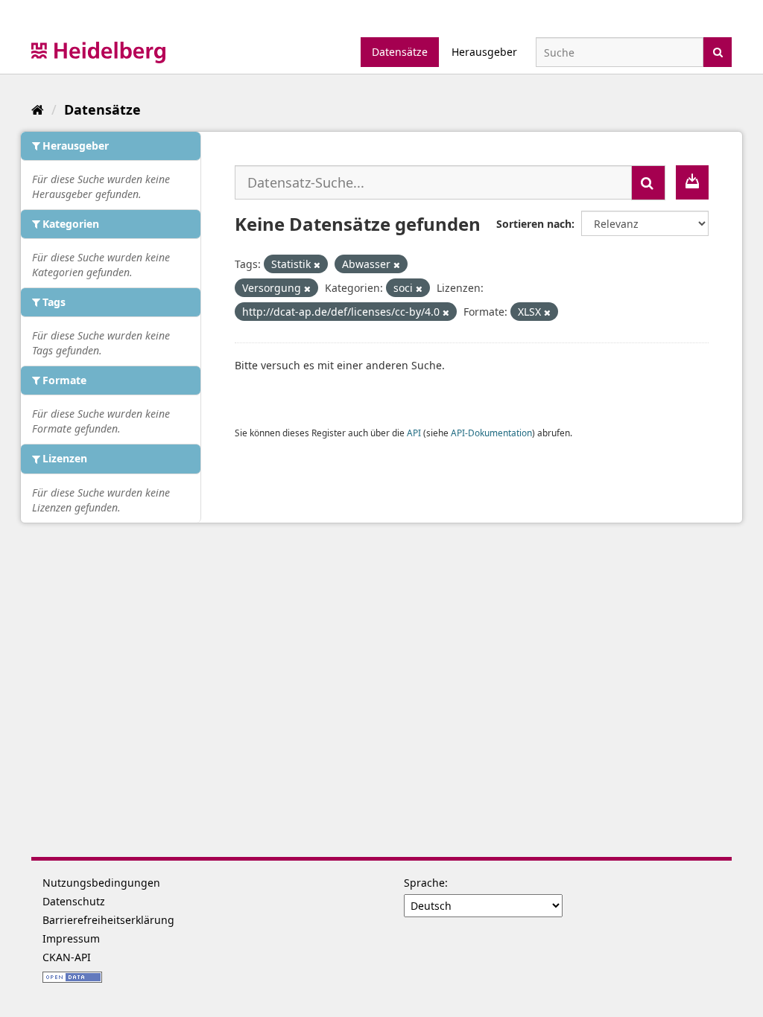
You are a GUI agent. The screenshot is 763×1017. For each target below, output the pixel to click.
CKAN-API (66, 957)
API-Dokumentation (491, 433)
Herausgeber (484, 52)
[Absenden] (718, 51)
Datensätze (400, 52)
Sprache (424, 883)
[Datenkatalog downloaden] (692, 182)
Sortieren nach (534, 224)
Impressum (71, 938)
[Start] (37, 109)
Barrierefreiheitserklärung (108, 920)
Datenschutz (73, 901)
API (414, 433)
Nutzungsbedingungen (101, 883)
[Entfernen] (317, 264)
